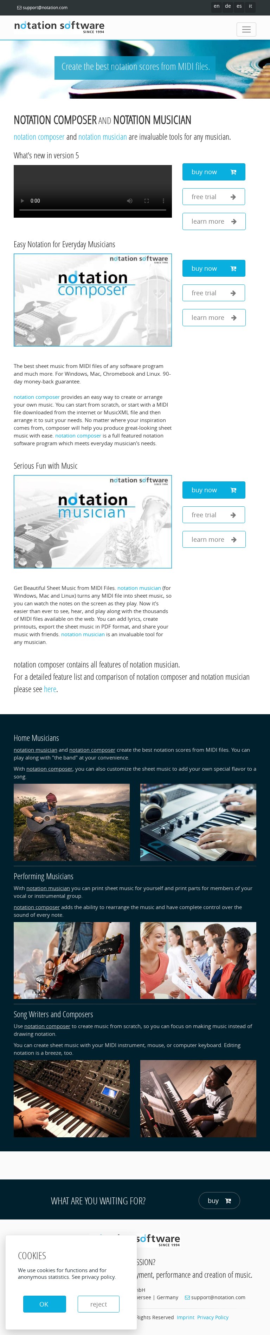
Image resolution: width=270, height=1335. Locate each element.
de (228, 5)
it (250, 5)
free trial (208, 196)
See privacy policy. (94, 1276)
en (217, 5)
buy (213, 1200)
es (239, 5)
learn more (208, 221)
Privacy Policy (213, 1317)
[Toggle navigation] (246, 29)
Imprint (185, 1317)
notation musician (152, 119)
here (50, 688)
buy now (208, 171)
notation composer (55, 119)
